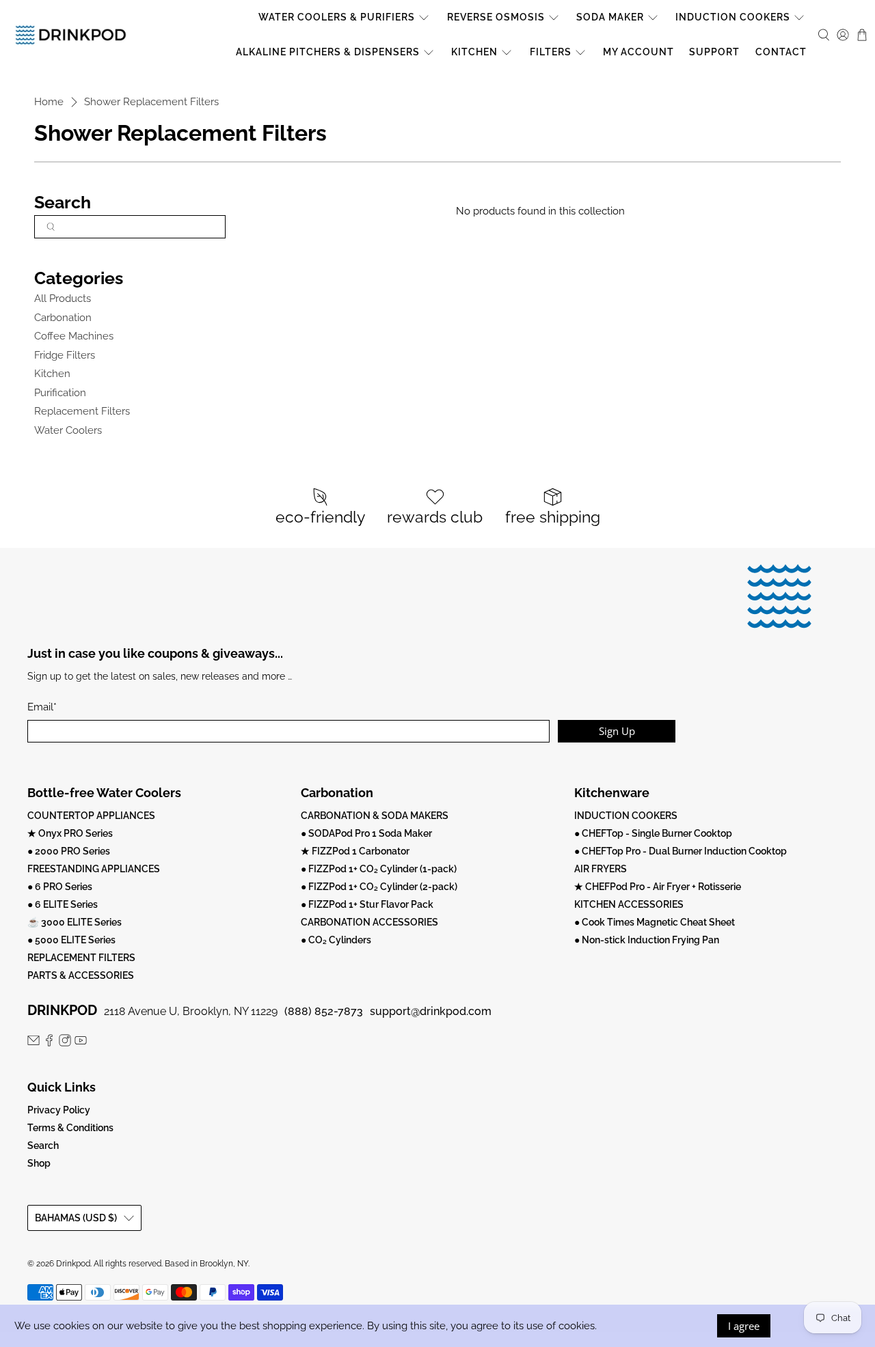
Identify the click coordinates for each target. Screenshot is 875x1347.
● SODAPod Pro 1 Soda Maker (366, 833)
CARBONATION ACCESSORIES (369, 922)
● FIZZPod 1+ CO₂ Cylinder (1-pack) (379, 868)
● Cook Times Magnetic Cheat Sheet (654, 922)
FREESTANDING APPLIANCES (93, 868)
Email (42, 707)
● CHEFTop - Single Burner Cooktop (653, 833)
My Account (638, 51)
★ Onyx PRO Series (70, 833)
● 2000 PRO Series (68, 851)
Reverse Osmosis (496, 17)
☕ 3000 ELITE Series (74, 922)
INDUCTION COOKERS (625, 815)
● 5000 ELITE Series (71, 939)
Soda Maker (610, 17)
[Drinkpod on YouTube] (81, 1043)
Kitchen (474, 51)
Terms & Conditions (70, 1127)
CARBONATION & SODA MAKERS (374, 815)
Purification (60, 393)
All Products (62, 298)
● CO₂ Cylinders (336, 939)
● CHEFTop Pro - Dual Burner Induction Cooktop (680, 851)
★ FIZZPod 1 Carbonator (355, 851)
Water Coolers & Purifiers (336, 17)
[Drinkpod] (70, 34)
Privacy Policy (58, 1110)
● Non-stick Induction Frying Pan (646, 939)
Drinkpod (73, 1263)
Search (43, 1145)
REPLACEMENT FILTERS (81, 957)
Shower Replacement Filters (151, 102)
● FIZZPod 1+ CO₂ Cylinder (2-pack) (379, 886)
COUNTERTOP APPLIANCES (91, 815)
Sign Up (617, 731)
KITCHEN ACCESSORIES (629, 904)
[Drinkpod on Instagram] (65, 1043)
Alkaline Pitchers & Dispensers (328, 51)
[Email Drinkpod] (33, 1043)
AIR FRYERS (600, 868)
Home (49, 102)
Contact (781, 51)
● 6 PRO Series (59, 886)
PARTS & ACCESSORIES (80, 975)
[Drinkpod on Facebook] (49, 1043)
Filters (550, 51)
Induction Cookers (732, 17)
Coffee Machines (73, 336)
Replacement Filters (82, 411)
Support (714, 51)
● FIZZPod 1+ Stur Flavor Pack (367, 904)
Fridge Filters (64, 355)
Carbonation (63, 317)
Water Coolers (68, 430)
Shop (39, 1163)
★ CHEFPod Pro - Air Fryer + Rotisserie (657, 886)
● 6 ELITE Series (62, 904)
